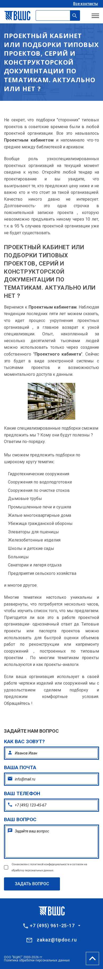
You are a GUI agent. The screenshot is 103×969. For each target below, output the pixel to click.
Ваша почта (20, 767)
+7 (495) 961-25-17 (52, 925)
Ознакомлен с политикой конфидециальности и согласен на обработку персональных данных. (49, 867)
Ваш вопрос (20, 819)
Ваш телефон (22, 793)
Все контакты (85, 4)
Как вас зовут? (24, 741)
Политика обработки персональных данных (37, 960)
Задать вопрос (32, 883)
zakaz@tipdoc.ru (57, 939)
